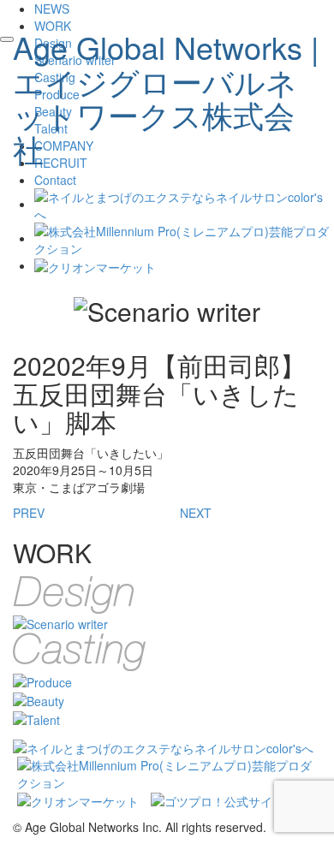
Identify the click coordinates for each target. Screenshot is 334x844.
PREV (29, 512)
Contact (55, 179)
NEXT (196, 512)
